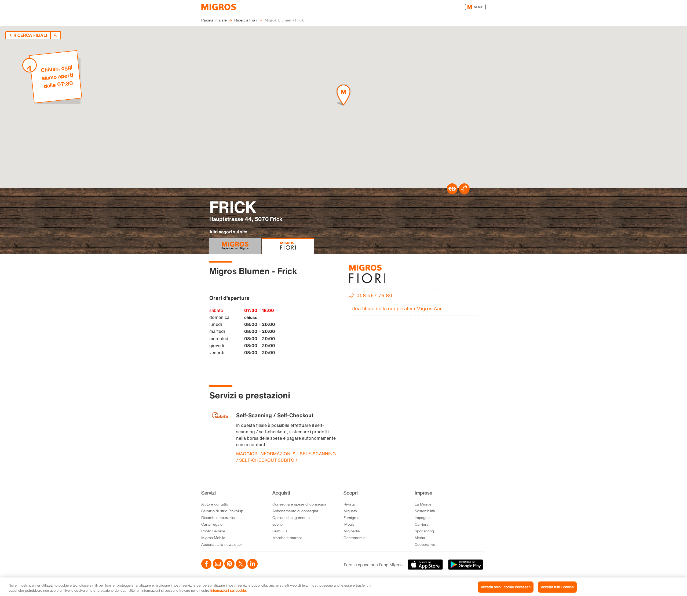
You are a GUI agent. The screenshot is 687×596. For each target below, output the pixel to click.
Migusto (350, 510)
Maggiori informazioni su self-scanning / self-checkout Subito (286, 456)
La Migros (423, 504)
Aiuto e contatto (214, 504)
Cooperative (425, 544)
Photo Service (213, 531)
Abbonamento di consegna (295, 510)
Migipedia (352, 531)
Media (420, 537)
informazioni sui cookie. (228, 590)
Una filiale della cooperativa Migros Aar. (397, 308)
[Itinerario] (452, 192)
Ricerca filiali (30, 35)
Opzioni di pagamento (291, 517)
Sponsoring (424, 531)
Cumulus (279, 531)
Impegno (422, 517)
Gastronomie (355, 537)
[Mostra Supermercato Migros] (235, 246)
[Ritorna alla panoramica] (55, 35)
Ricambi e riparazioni (219, 517)
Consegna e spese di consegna (299, 504)
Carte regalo (211, 524)
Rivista (349, 504)
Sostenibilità (425, 510)
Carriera (422, 524)
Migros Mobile (213, 537)
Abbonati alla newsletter (221, 544)
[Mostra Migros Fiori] (288, 246)
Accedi (478, 7)
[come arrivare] (464, 192)
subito (277, 524)
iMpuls (349, 524)
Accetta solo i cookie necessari (506, 587)
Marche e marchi (287, 537)
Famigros (351, 517)
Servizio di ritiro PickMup (222, 510)
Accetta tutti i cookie (557, 587)
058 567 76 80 (374, 295)
